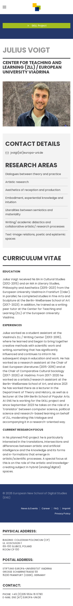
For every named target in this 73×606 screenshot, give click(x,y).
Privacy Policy (62, 513)
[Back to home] (36, 7)
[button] (4, 7)
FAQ (56, 508)
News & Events (29, 508)
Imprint (66, 508)
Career (46, 508)
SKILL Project (39, 25)
